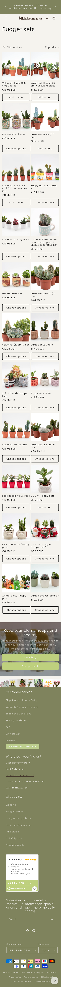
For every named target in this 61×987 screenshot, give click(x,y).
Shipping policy (48, 977)
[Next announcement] (55, 7)
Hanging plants (14, 811)
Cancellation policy (42, 981)
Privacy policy (15, 977)
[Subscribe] (51, 919)
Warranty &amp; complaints (22, 707)
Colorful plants (14, 838)
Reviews (10, 740)
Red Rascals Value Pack (16, 496)
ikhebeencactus (18, 972)
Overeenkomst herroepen (22, 746)
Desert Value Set (12, 293)
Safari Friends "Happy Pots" (14, 394)
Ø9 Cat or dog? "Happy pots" (15, 545)
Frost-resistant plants (18, 825)
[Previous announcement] (5, 7)
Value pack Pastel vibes (45, 595)
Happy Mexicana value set (44, 187)
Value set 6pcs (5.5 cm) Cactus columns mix (14, 188)
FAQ (8, 727)
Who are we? (13, 733)
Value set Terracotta (14, 444)
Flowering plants (15, 845)
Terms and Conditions (18, 713)
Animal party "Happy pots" (14, 597)
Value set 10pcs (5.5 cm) (42, 135)
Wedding (11, 804)
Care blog (30, 657)
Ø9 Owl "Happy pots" (43, 496)
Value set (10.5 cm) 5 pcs (43, 294)
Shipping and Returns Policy (21, 700)
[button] (6, 18)
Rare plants (12, 831)
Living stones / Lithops (18, 818)
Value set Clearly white (15, 239)
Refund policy (52, 972)
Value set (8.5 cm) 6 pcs (43, 446)
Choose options (16, 148)
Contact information (22, 981)
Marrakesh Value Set (14, 134)
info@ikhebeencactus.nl (20, 775)
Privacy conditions (16, 720)
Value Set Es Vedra (42, 344)
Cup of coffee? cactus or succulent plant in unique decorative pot (44, 242)
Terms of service (31, 977)
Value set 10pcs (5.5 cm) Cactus (14, 84)
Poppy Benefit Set (41, 393)
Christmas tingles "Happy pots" (41, 545)
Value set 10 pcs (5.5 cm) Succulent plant (43, 84)
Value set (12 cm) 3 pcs (16, 344)
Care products (31, 666)
